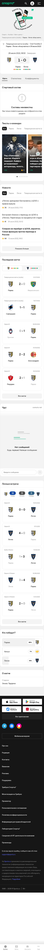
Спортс (4, 34)
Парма (18, 67)
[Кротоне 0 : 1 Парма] (17, 69)
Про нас (5, 746)
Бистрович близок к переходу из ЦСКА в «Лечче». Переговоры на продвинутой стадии (22, 216)
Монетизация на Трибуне (12, 794)
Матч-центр (18, 34)
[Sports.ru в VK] (12, 726)
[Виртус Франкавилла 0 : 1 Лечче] (29, 69)
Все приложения (22, 716)
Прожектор (6, 801)
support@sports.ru (8, 854)
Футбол (10, 34)
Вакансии (5, 766)
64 (5, 238)
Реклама (5, 773)
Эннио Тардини (9, 683)
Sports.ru (7, 861)
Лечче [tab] (19, 193)
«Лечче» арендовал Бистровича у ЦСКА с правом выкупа (20, 202)
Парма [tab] (11, 193)
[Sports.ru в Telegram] (5, 726)
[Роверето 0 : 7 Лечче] (26, 69)
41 (5, 221)
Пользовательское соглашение (14, 808)
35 (5, 208)
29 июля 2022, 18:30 (17, 53)
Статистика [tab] (16, 78)
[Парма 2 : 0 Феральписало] (20, 69)
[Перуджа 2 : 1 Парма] (14, 69)
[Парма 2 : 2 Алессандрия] (15, 69)
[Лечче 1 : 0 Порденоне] (25, 69)
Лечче (25, 67)
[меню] (39, 3)
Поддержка (6, 780)
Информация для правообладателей (16, 822)
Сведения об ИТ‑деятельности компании (18, 836)
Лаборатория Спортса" (11, 829)
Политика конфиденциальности (14, 815)
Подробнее (16, 879)
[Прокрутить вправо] (38, 154)
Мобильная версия (22, 736)
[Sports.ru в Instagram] (19, 726)
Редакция (5, 753)
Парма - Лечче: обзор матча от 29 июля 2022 (32, 37)
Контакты (5, 759)
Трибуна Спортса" (9, 787)
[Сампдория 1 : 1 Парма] (18, 69)
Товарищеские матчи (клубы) (11, 37)
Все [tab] (4, 193)
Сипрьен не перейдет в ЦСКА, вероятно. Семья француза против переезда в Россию (21, 231)
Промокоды (6, 842)
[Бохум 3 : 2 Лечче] (28, 69)
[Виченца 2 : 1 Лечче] (23, 69)
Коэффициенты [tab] (32, 78)
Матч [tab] (4, 78)
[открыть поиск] (26, 3)
